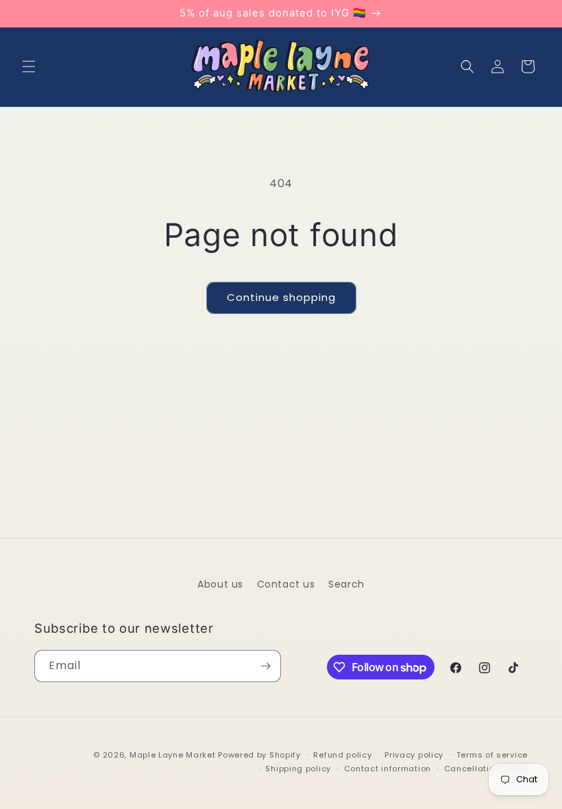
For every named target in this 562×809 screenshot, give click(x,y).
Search (346, 584)
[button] (29, 66)
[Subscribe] (265, 666)
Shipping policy (298, 768)
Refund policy (342, 754)
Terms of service (492, 754)
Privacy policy (413, 754)
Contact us (286, 584)
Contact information (387, 768)
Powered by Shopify (259, 754)
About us (220, 584)
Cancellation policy (486, 768)
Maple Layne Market (173, 754)
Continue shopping (281, 297)
